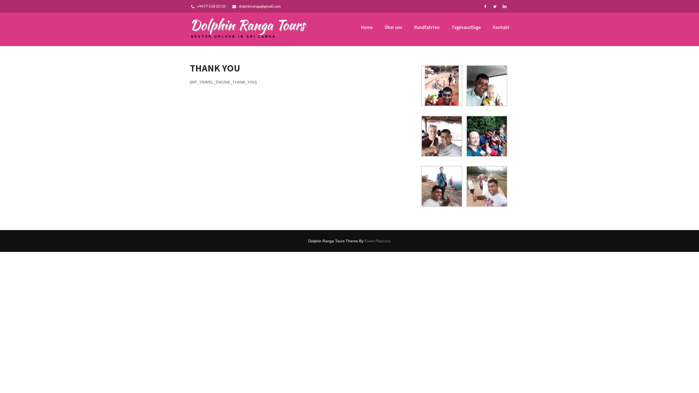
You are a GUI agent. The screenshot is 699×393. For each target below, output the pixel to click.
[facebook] (485, 6)
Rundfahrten (427, 27)
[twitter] (495, 6)
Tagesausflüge (466, 27)
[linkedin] (504, 6)
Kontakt (501, 27)
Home (367, 27)
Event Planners (378, 241)
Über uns (393, 27)
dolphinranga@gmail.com (260, 6)
